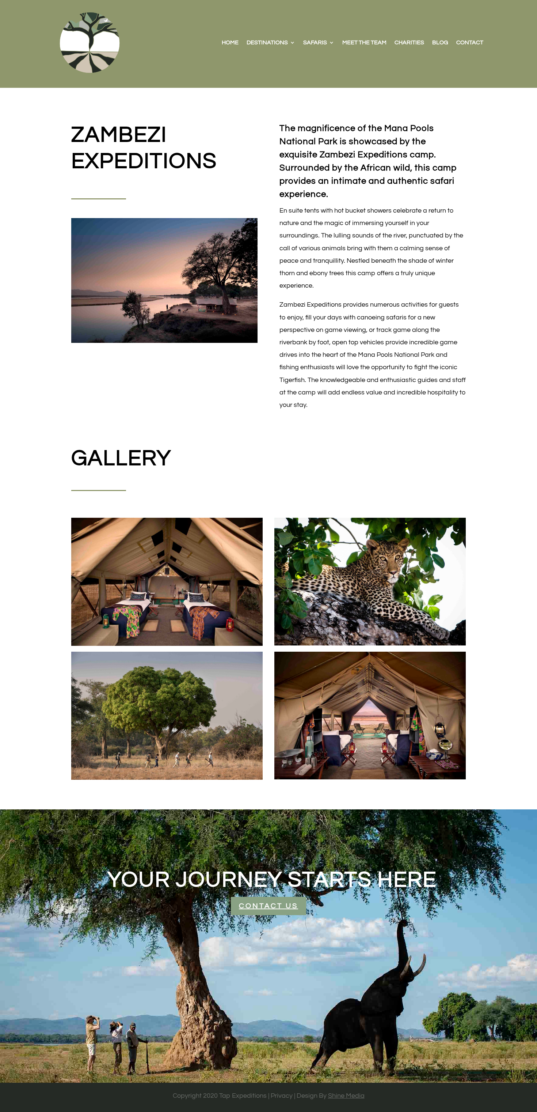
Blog (440, 42)
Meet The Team (364, 42)
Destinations (267, 42)
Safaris (315, 42)
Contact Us (268, 906)
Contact (469, 42)
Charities (409, 42)
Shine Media (346, 1095)
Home (230, 42)
